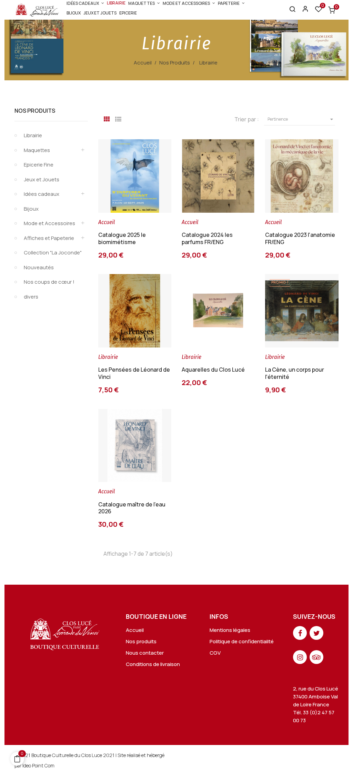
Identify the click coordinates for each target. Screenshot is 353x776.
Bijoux (31, 208)
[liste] (118, 118)
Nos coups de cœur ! (49, 281)
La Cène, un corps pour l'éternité (294, 373)
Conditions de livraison (153, 664)
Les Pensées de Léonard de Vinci (134, 373)
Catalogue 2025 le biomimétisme (122, 238)
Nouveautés (39, 267)
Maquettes (37, 150)
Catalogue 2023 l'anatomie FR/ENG (300, 238)
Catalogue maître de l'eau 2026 (131, 508)
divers (31, 296)
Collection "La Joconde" (53, 252)
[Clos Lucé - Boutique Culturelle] (65, 632)
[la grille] (107, 118)
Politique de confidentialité (242, 641)
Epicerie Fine (38, 164)
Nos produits (141, 641)
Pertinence (301, 119)
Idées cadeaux (41, 194)
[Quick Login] (302, 10)
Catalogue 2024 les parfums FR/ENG (207, 238)
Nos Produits (34, 110)
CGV (215, 652)
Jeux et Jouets (41, 179)
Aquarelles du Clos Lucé (213, 369)
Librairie (33, 135)
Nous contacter (145, 652)
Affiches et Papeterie (49, 238)
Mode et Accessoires (49, 223)
